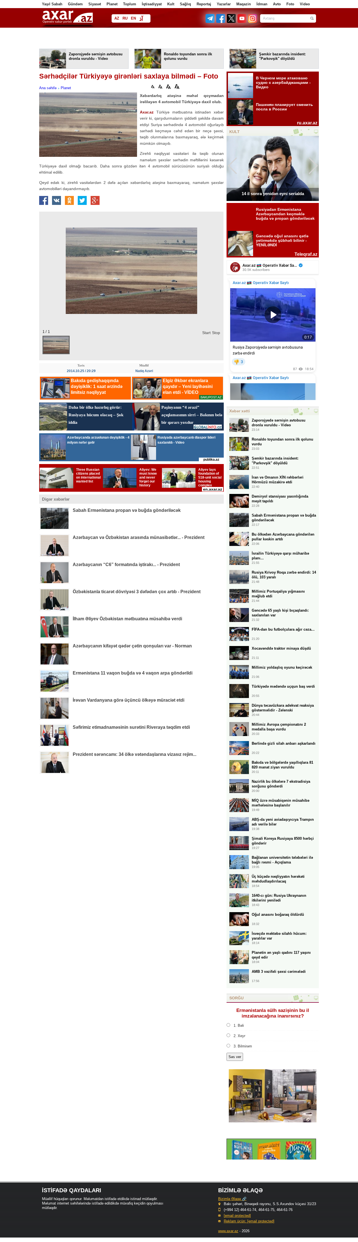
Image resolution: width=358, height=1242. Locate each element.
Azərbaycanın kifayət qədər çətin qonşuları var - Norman (132, 646)
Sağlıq (185, 4)
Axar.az (147, 112)
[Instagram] (252, 22)
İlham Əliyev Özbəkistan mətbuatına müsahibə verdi (127, 618)
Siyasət (94, 4)
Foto (290, 4)
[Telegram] (211, 22)
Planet (112, 4)
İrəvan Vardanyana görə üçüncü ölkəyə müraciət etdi (128, 700)
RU (125, 18)
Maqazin (243, 4)
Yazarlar (224, 4)
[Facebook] (221, 22)
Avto (277, 4)
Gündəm (75, 4)
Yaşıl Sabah (52, 4)
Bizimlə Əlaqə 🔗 (232, 1199)
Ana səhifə (47, 88)
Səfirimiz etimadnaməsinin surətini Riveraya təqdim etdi (131, 727)
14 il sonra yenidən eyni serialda (273, 193)
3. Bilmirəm (243, 1046)
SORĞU (236, 998)
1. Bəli (239, 1025)
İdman (261, 4)
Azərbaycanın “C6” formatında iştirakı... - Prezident (126, 564)
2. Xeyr (239, 1036)
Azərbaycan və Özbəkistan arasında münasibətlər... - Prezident (138, 537)
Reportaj (204, 4)
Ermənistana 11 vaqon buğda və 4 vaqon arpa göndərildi (132, 673)
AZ (116, 18)
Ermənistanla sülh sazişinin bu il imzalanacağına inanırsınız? (272, 1013)
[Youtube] (242, 22)
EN (133, 18)
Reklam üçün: (249, 1221)
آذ (141, 19)
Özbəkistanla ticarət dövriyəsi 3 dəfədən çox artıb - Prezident (137, 591)
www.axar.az (228, 1231)
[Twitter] (231, 22)
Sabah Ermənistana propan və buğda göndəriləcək (127, 510)
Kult (170, 4)
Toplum (129, 4)
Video (305, 4)
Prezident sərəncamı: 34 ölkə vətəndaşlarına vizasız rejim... (134, 754)
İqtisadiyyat (152, 4)
